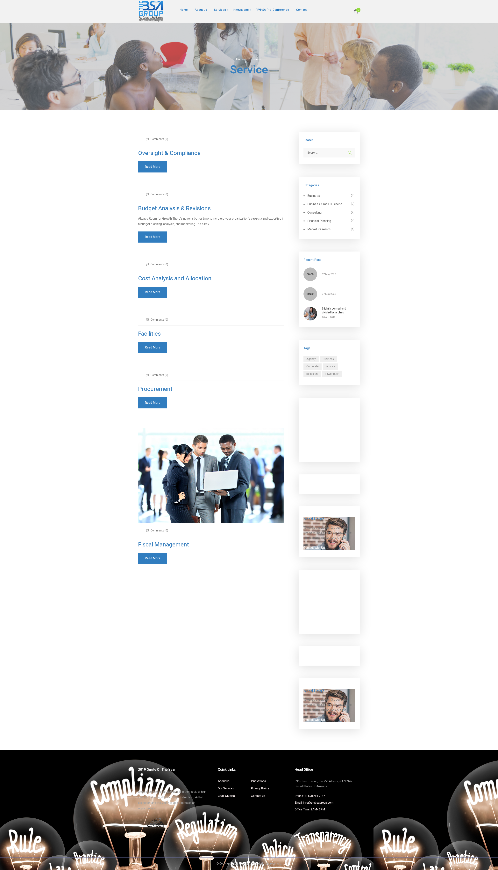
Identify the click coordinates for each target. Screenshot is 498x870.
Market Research (319, 229)
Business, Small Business (324, 204)
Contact (301, 10)
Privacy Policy (260, 788)
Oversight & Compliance (169, 153)
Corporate (312, 366)
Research (312, 374)
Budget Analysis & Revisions (174, 208)
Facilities (149, 334)
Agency (311, 359)
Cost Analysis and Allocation (174, 278)
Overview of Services (317, 407)
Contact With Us (314, 547)
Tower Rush (332, 374)
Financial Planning (319, 221)
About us (201, 10)
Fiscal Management (163, 544)
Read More (152, 166)
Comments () (159, 139)
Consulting (314, 212)
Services (220, 10)
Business (313, 196)
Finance (330, 366)
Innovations (241, 10)
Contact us (258, 796)
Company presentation (322, 484)
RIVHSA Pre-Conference (272, 10)
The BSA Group (249, 864)
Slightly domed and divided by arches (334, 310)
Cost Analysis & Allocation (321, 440)
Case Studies (226, 796)
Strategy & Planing (315, 435)
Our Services (226, 788)
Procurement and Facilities (321, 452)
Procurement (155, 389)
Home (184, 10)
